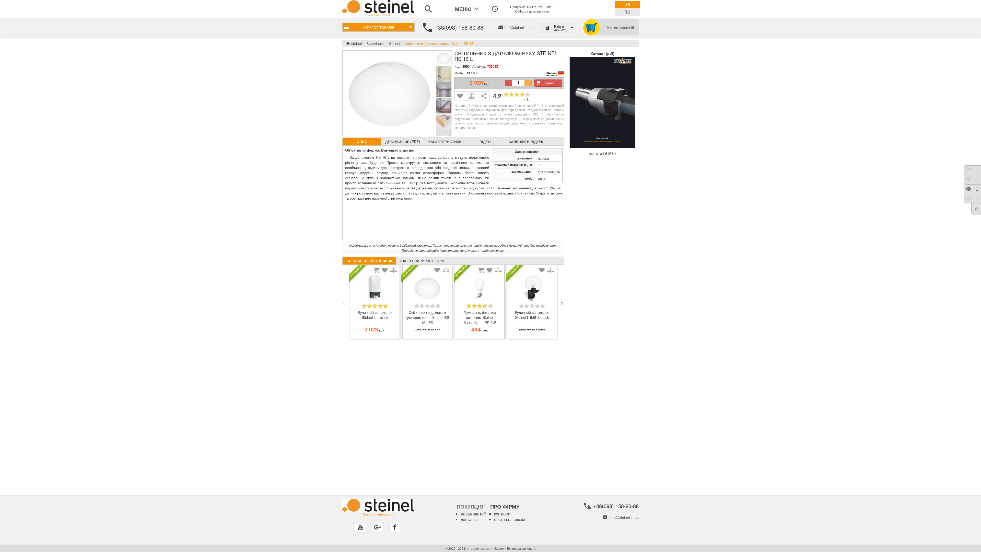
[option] (375, 303)
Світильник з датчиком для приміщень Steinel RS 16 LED (427, 317)
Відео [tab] (485, 141)
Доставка (469, 519)
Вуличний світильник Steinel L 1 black (375, 315)
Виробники (375, 43)
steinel (356, 43)
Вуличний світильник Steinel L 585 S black (532, 315)
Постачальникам (509, 519)
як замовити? (473, 514)
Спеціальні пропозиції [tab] (369, 260)
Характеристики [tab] (445, 141)
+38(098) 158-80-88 (459, 27)
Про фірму (504, 506)
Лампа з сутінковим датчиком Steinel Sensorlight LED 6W (479, 317)
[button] (344, 303)
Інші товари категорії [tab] (422, 260)
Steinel (394, 43)
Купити (549, 83)
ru (627, 12)
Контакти (502, 514)
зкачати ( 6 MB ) (602, 153)
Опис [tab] (362, 141)
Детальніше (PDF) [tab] (402, 141)
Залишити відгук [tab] (526, 141)
